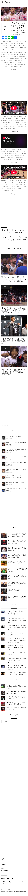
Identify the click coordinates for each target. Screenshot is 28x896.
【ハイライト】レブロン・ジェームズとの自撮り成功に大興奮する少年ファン (16, 687)
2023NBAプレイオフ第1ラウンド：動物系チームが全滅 (16, 562)
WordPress (9, 891)
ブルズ (14, 34)
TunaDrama (5, 889)
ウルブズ (13, 30)
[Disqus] (14, 400)
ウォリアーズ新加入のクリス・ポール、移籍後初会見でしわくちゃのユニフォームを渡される (17, 535)
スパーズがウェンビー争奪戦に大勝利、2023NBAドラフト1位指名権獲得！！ (17, 549)
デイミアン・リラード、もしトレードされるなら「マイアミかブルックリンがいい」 (17, 542)
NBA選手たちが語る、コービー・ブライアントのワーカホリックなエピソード (17, 647)
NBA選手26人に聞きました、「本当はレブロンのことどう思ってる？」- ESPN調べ (17, 660)
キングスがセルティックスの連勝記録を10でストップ (16, 692)
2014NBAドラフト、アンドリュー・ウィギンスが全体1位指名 (16, 703)
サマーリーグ (19, 30)
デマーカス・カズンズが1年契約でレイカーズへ (16, 708)
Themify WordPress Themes (19, 891)
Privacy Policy (4, 870)
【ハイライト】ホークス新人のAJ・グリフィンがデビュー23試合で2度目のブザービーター (14, 310)
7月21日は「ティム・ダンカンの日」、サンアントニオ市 (14, 238)
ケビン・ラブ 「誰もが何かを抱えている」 (15, 482)
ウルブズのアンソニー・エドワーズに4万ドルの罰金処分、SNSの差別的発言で (17, 620)
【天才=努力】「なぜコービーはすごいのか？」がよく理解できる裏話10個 (17, 627)
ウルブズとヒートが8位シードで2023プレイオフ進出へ (17, 590)
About (2, 872)
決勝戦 (18, 34)
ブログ (5, 256)
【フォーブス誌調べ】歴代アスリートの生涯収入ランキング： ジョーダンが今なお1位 (17, 613)
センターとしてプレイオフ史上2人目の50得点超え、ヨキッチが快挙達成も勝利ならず (17, 556)
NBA (13, 194)
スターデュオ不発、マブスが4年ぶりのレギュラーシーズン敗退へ (17, 597)
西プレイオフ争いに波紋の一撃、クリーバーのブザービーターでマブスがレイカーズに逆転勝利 (13, 279)
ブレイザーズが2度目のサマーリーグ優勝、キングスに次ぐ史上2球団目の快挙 (13, 372)
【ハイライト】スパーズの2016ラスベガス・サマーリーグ (13, 231)
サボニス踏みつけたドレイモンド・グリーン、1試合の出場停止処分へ (17, 584)
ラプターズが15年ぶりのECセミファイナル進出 (15, 697)
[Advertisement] (14, 85)
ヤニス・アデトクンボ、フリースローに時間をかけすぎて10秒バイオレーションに (17, 667)
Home (2, 868)
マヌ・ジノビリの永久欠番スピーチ (13, 436)
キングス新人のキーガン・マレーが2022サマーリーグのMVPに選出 (13, 341)
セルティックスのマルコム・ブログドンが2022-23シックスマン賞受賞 (17, 577)
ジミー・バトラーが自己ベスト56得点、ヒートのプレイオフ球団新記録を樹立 (17, 570)
